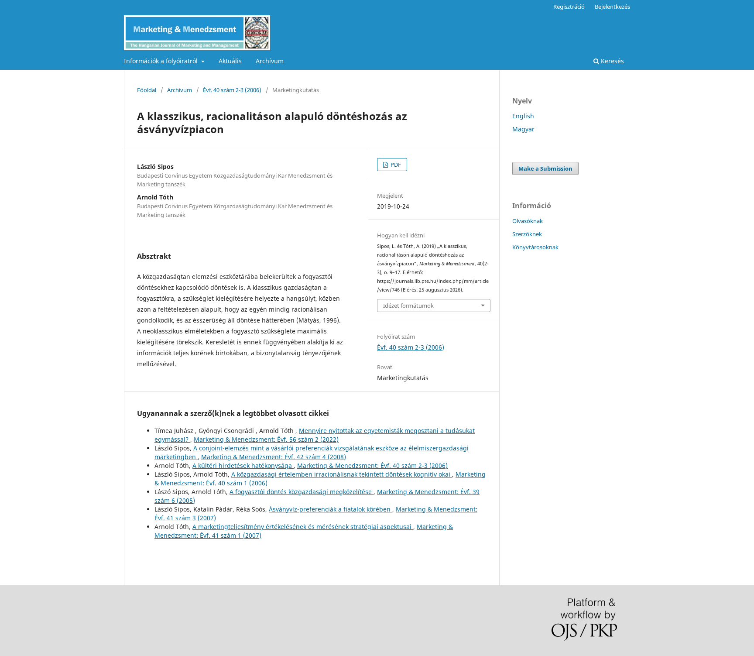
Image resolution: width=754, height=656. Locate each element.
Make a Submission (545, 168)
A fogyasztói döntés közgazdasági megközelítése (302, 492)
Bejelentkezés (612, 6)
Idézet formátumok (408, 305)
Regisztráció (569, 6)
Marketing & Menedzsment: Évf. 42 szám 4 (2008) (273, 457)
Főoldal (146, 90)
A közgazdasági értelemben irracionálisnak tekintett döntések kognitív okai (341, 474)
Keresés (611, 61)
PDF (395, 164)
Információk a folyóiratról (161, 61)
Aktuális (230, 61)
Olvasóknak (527, 221)
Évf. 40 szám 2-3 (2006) (232, 90)
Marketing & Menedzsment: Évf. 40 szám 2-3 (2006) (372, 465)
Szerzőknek (527, 234)
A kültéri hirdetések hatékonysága (243, 465)
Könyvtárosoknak (535, 247)
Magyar (523, 129)
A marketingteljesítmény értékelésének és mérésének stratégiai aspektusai (302, 526)
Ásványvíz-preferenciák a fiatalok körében (330, 509)
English (523, 116)
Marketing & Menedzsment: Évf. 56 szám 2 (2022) (266, 439)
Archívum (270, 61)
